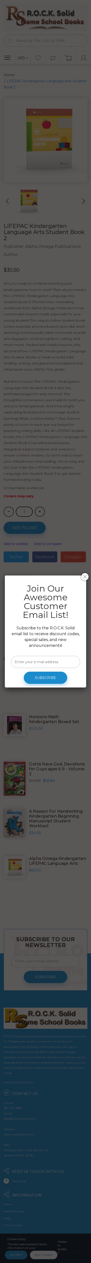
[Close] (85, 576)
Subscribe (45, 678)
